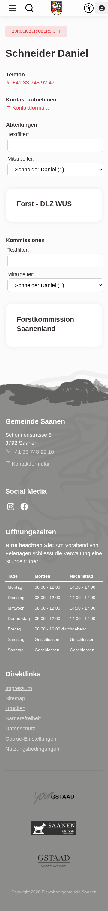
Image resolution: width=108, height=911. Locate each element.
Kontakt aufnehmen (31, 100)
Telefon (15, 75)
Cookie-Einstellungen (30, 739)
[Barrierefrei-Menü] (89, 8)
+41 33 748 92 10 (33, 452)
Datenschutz (20, 729)
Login (101, 8)
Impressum (18, 688)
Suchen (29, 8)
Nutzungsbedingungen (32, 749)
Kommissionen (25, 240)
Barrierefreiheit (23, 718)
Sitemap (15, 698)
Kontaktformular (31, 108)
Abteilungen (21, 125)
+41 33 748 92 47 (33, 83)
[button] (12, 8)
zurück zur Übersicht (36, 31)
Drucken (15, 708)
